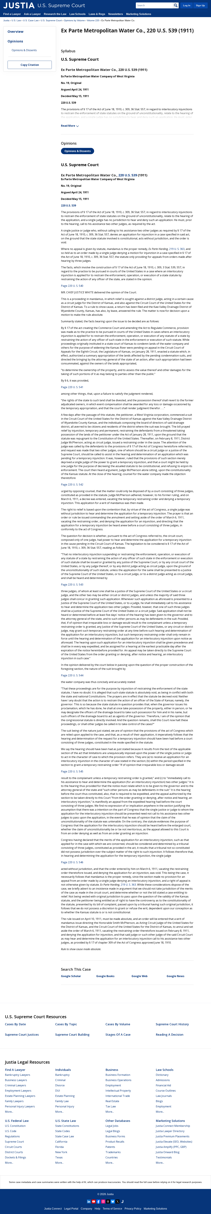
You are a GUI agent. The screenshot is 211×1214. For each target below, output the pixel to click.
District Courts (14, 1152)
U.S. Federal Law (17, 1121)
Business (112, 1070)
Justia (6, 20)
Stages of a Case (118, 1034)
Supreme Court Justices (22, 1034)
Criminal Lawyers (15, 1085)
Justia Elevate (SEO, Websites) (174, 1141)
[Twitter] (118, 1201)
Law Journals (164, 1096)
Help (97, 1208)
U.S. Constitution (15, 1126)
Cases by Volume (118, 1024)
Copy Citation (30, 65)
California (61, 1141)
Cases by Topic (66, 1024)
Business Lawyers (16, 1080)
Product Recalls (115, 1141)
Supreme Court (14, 1141)
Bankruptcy (62, 1075)
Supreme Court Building (72, 1034)
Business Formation (118, 1075)
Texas (59, 1157)
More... (9, 1111)
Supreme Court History (172, 1024)
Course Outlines (166, 1090)
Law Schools (77, 14)
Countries (112, 1157)
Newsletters (115, 14)
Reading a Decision (169, 1034)
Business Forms (115, 1136)
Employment (113, 1085)
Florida (59, 1147)
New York (61, 1152)
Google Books (105, 976)
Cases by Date (15, 1024)
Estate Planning (65, 1096)
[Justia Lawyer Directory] (122, 1201)
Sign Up (200, 5)
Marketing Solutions (138, 14)
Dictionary (162, 1075)
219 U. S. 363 (176, 249)
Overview (15, 31)
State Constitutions (67, 1126)
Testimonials (164, 1157)
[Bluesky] (113, 1201)
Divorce (60, 1085)
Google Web (140, 976)
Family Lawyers (14, 1101)
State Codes (62, 1131)
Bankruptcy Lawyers (17, 1075)
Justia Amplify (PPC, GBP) (171, 1147)
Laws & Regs (97, 14)
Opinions (15, 41)
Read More (68, 126)
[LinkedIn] (89, 1201)
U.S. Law (16, 20)
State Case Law (64, 1136)
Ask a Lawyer (32, 14)
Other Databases (118, 1121)
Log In (186, 5)
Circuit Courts (13, 1147)
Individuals (63, 1070)
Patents (110, 1147)
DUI (57, 1090)
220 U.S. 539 (127, 175)
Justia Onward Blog (168, 1152)
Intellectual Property (118, 1090)
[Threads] (108, 1201)
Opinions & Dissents (77, 151)
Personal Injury (64, 1106)
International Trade (118, 1096)
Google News (175, 976)
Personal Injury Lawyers (20, 1106)
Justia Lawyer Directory (170, 1131)
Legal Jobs (112, 1126)
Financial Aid (163, 1085)
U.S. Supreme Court (51, 20)
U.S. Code (10, 1131)
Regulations (12, 1136)
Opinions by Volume (74, 20)
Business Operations (118, 1080)
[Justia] (19, 5)
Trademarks (113, 1152)
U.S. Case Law (31, 20)
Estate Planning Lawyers (20, 1096)
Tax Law (111, 1106)
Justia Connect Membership (173, 1126)
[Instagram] (103, 1201)
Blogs (159, 1101)
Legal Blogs (113, 1131)
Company (86, 1208)
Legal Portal (71, 1208)
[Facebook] (98, 1201)
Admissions (163, 1080)
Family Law (62, 1101)
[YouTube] (94, 1201)
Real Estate (112, 1101)
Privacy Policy (133, 1208)
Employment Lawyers (18, 1090)
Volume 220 (93, 20)
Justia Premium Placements (172, 1136)
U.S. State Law (65, 1121)
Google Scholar (71, 976)
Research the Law (55, 14)
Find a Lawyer (12, 14)
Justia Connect (53, 1208)
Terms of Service (112, 1208)
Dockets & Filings (15, 1157)
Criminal (60, 1080)
